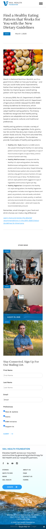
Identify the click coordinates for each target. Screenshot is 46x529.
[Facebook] (3, 463)
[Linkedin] (8, 463)
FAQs (25, 473)
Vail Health (6, 480)
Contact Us (27, 476)
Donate (10, 487)
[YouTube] (13, 463)
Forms (25, 480)
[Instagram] (17, 463)
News (4, 476)
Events (7, 417)
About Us (27, 470)
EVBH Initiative (11, 422)
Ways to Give (7, 473)
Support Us (9, 427)
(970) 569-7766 (24, 519)
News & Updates (11, 412)
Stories (5, 470)
